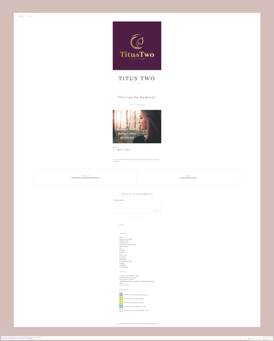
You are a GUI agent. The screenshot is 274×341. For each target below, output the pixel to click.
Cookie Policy (30, 338)
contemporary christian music (127, 244)
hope (145, 159)
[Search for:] (36, 16)
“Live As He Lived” (124, 285)
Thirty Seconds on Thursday (136, 298)
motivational (156, 159)
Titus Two (137, 78)
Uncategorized (116, 161)
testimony (122, 263)
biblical (121, 159)
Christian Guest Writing (125, 239)
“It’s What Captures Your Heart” (128, 277)
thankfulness (122, 265)
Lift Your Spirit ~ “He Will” (126, 279)
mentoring (150, 159)
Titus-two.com (141, 104)
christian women (127, 159)
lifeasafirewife (127, 306)
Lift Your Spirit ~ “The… (142, 310)
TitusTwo (121, 224)
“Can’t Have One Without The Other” (129, 275)
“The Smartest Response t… (140, 294)
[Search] (27, 16)
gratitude (122, 252)
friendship (122, 250)
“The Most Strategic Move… (136, 302)
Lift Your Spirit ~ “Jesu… (139, 306)
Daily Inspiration (136, 159)
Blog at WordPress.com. (123, 323)
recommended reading (125, 261)
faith (142, 159)
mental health (123, 255)
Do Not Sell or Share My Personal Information (144, 323)
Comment (156, 210)
